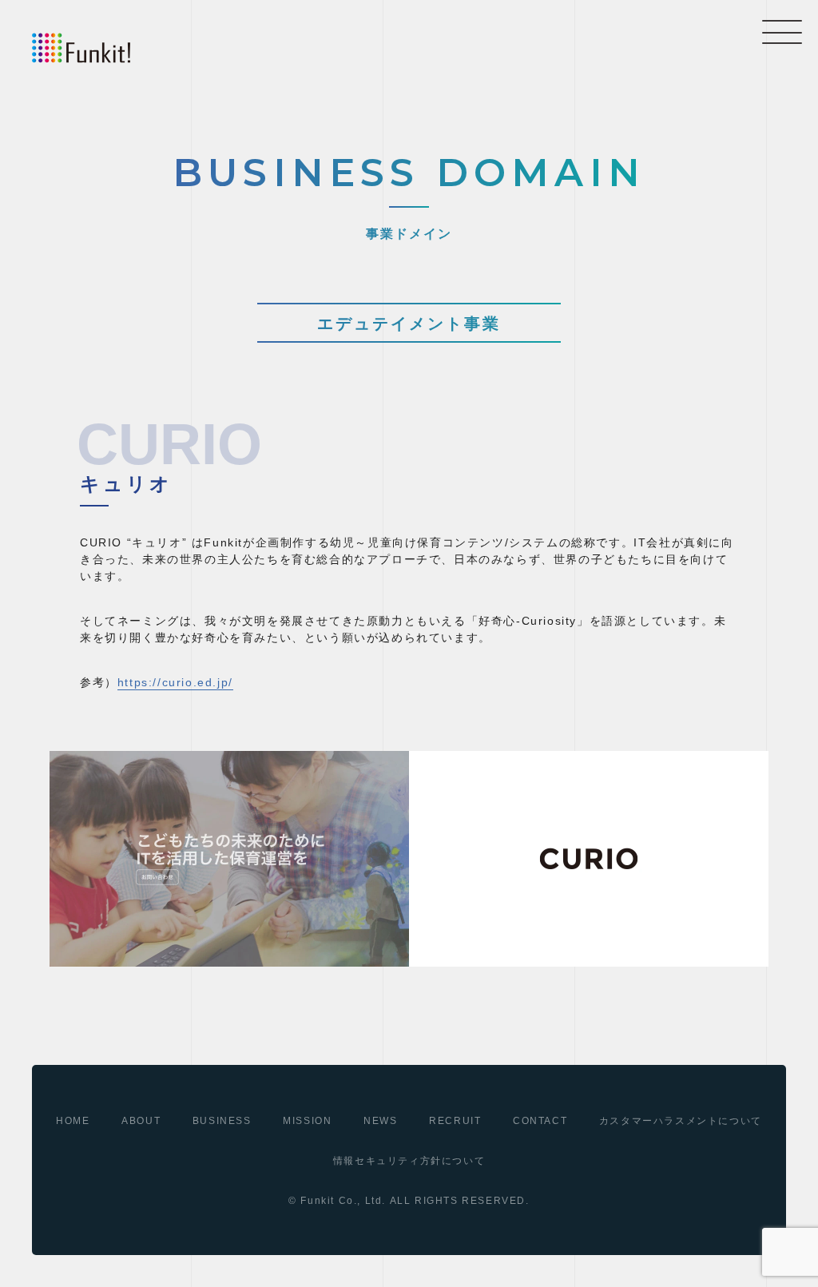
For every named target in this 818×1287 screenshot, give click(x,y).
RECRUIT (455, 1120)
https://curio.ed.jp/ (175, 682)
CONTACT (540, 1120)
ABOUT (141, 1120)
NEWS (380, 1120)
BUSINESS (222, 1120)
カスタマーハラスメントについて (680, 1120)
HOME (72, 1120)
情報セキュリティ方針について (409, 1160)
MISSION (307, 1120)
